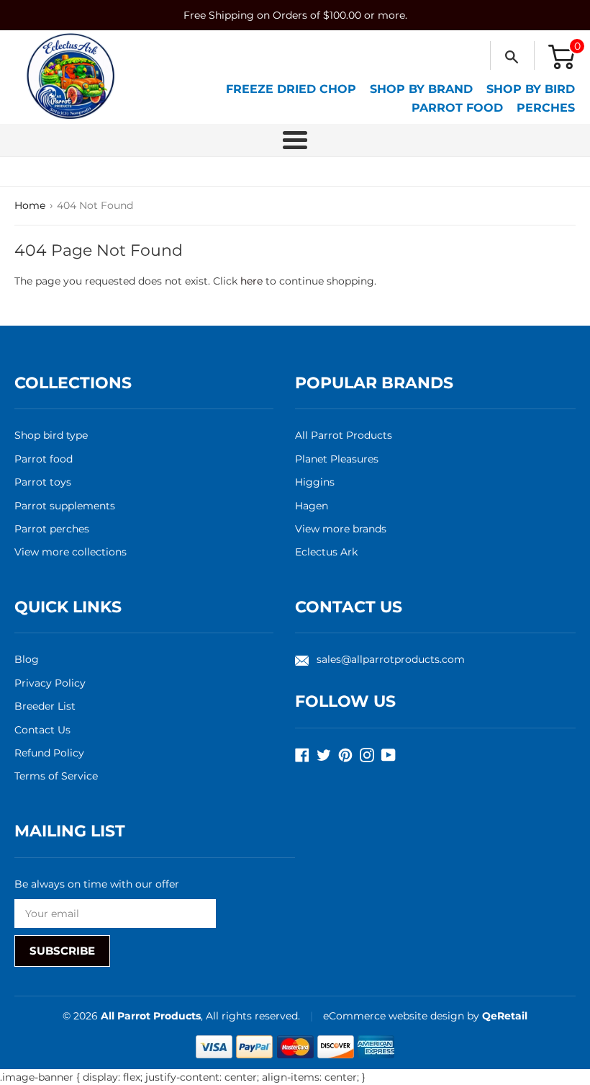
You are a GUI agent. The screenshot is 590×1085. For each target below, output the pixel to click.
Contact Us (42, 729)
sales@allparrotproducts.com (391, 659)
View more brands (340, 528)
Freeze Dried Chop (291, 89)
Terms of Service (56, 775)
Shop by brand (421, 89)
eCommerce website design (395, 1015)
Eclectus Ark (326, 551)
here (251, 280)
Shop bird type (51, 435)
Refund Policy (49, 752)
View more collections (70, 551)
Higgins (315, 481)
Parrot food (43, 458)
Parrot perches (51, 528)
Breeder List (45, 706)
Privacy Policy (50, 683)
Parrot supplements (64, 505)
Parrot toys (42, 481)
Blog (26, 659)
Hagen (311, 505)
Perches (546, 108)
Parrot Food (457, 108)
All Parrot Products (343, 435)
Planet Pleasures (336, 458)
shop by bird (530, 89)
